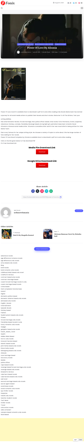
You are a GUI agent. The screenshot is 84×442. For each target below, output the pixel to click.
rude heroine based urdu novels (11, 377)
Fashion (3, 313)
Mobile (3, 360)
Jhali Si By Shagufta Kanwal (23, 235)
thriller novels (5, 403)
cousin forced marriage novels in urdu (14, 282)
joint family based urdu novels (11, 346)
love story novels (6, 358)
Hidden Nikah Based (7, 336)
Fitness (3, 317)
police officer (5, 362)
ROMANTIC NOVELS (7, 372)
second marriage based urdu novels (13, 381)
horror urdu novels (7, 339)
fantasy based (6, 310)
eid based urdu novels (8, 301)
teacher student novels (9, 398)
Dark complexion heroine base (11, 289)
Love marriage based (8, 355)
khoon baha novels (7, 348)
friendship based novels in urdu (11, 322)
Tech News (4, 400)
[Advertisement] (42, 429)
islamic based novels (8, 343)
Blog (2, 265)
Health (3, 334)
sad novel (4, 379)
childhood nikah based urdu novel (12, 272)
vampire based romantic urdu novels (13, 412)
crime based (5, 287)
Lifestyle (3, 353)
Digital (3, 294)
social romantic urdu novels (10, 388)
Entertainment (6, 306)
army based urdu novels (9, 263)
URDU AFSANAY (6, 410)
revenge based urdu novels (10, 369)
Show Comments (42, 249)
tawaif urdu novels (7, 396)
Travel (3, 405)
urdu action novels (7, 407)
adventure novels (7, 256)
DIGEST (3, 291)
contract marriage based (9, 279)
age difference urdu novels (10, 261)
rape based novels (7, 365)
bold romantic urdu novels (10, 270)
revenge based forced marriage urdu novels (16, 367)
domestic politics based (9, 296)
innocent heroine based (9, 341)
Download (42, 152)
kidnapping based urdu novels (11, 351)
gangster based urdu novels (10, 329)
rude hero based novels (9, 374)
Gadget (3, 327)
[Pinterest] (80, 3)
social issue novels (7, 386)
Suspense (4, 393)
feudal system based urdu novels (12, 315)
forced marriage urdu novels (10, 320)
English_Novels (6, 303)
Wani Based (5, 415)
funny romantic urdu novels (10, 324)
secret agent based (7, 384)
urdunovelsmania (26, 52)
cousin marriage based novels (11, 284)
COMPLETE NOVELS (7, 275)
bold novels (5, 268)
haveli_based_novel (8, 332)
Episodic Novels (6, 308)
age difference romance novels (11, 258)
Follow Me (79, 210)
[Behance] (75, 3)
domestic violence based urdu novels (13, 298)
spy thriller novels (7, 391)
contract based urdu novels (10, 277)
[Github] (69, 3)
